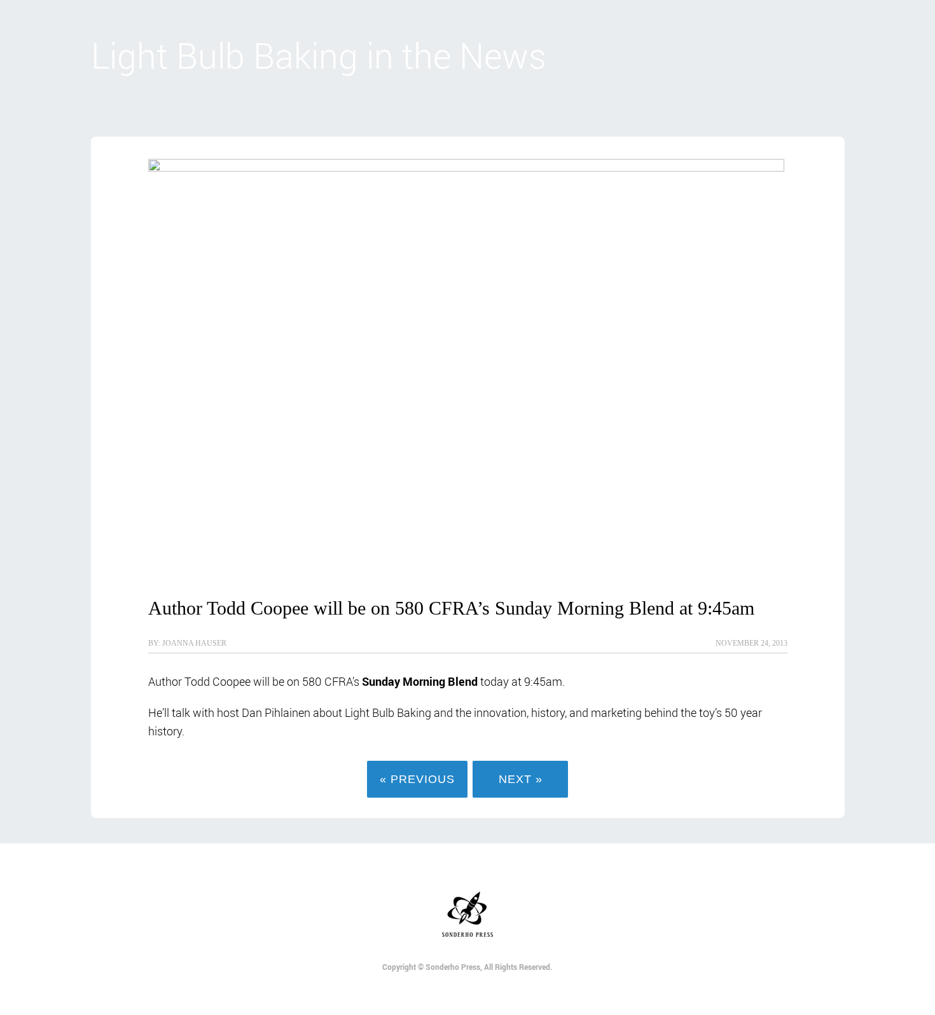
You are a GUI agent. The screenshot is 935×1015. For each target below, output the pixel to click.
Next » (521, 779)
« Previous (417, 779)
